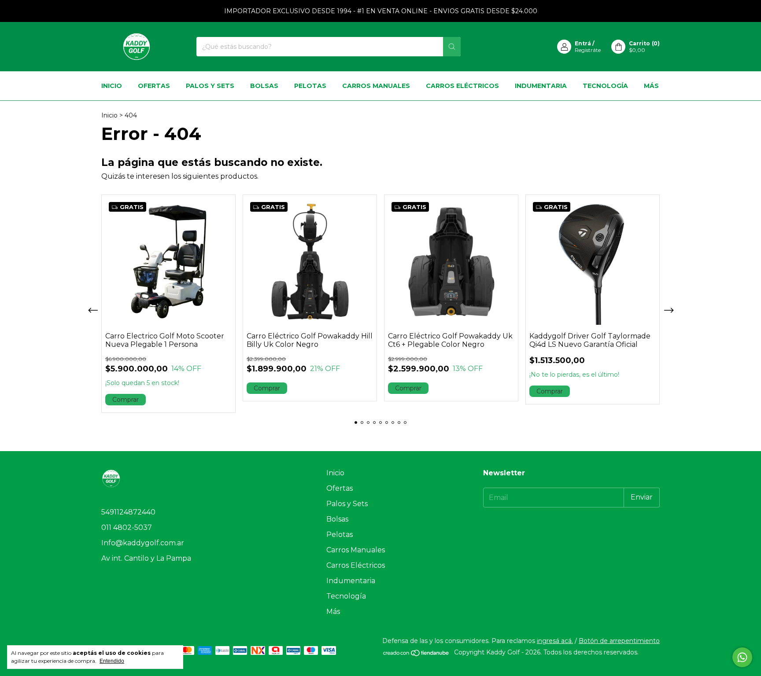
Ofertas (154, 86)
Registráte (588, 50)
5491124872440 (128, 512)
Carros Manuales (376, 86)
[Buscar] (452, 46)
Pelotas (310, 86)
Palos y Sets (210, 86)
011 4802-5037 (126, 527)
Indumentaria (541, 86)
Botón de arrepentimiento (619, 641)
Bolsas (264, 86)
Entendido (112, 661)
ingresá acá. (555, 641)
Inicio (111, 86)
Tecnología (605, 86)
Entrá (583, 43)
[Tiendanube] (416, 654)
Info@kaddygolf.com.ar (142, 543)
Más (651, 86)
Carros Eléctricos (462, 86)
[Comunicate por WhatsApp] (742, 657)
